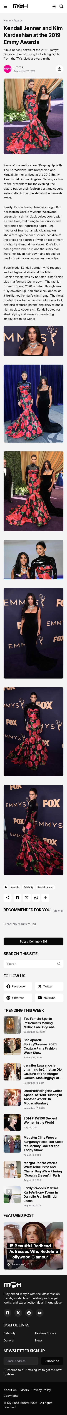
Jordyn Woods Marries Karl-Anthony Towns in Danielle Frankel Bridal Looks (41, 1194)
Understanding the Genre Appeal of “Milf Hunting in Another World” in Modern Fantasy (43, 1097)
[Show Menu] (5, 6)
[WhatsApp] (36, 898)
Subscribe (52, 1361)
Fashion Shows (45, 1333)
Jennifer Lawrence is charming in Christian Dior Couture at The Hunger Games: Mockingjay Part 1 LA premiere (43, 1071)
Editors (24, 1390)
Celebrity (28, 887)
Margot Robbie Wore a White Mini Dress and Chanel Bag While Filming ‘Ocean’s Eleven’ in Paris (43, 1169)
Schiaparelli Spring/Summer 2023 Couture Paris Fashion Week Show (40, 1046)
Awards (18, 20)
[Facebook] (17, 898)
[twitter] (18, 1313)
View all (58, 910)
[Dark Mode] (54, 6)
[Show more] (45, 898)
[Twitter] (27, 898)
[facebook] (7, 1313)
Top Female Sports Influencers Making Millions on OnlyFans (39, 1023)
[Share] (59, 69)
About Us (10, 1390)
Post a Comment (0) (33, 941)
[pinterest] (29, 1313)
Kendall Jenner (45, 887)
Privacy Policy (41, 1390)
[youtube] (40, 1313)
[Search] (61, 6)
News (39, 1340)
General (9, 1340)
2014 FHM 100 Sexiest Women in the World (40, 1120)
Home (7, 20)
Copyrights (11, 1395)
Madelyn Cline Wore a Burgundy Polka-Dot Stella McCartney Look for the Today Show (43, 1144)
